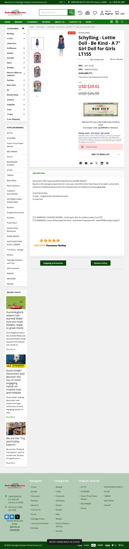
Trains (10, 114)
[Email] (86, 163)
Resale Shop (12, 94)
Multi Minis (11, 180)
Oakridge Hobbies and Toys (14, 261)
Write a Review (116, 59)
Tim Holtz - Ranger (15, 249)
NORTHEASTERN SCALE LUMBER (14, 243)
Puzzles (10, 80)
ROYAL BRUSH (13, 236)
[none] (62, 45)
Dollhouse (11, 48)
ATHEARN (11, 138)
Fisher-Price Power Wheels (15, 145)
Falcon (10, 156)
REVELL (10, 255)
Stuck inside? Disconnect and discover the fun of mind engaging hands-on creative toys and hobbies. (15, 381)
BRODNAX (11, 278)
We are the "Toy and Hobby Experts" (15, 441)
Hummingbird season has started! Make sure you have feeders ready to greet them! (14, 320)
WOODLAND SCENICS (12, 163)
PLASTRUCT (12, 223)
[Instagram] (117, 21)
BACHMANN (12, 151)
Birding (10, 33)
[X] (122, 21)
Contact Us (75, 22)
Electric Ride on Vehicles (14, 74)
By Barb (10, 207)
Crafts (10, 38)
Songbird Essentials (15, 212)
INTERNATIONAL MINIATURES (14, 200)
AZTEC (10, 133)
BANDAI (10, 273)
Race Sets (11, 85)
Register (109, 13)
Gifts (9, 62)
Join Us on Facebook (40, 523)
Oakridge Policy (37, 519)
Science (10, 99)
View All (10, 284)
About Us (59, 22)
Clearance (32, 22)
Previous (37, 33)
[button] (100, 154)
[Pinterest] (107, 163)
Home (7, 22)
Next (37, 96)
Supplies (11, 104)
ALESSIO (10, 217)
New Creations (13, 185)
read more (10, 349)
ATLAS (9, 170)
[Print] (91, 163)
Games (10, 53)
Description (38, 173)
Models (10, 67)
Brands (18, 22)
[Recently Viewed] (81, 13)
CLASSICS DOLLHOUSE (12, 192)
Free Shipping (13, 119)
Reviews (46, 22)
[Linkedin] (102, 163)
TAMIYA (10, 175)
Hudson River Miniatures (12, 229)
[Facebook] (111, 21)
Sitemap (34, 528)
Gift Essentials (13, 268)
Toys (9, 109)
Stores (34, 514)
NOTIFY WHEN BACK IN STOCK (64, 542)
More (88, 22)
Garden (10, 58)
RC (8, 90)
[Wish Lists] (96, 13)
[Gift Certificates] (88, 13)
